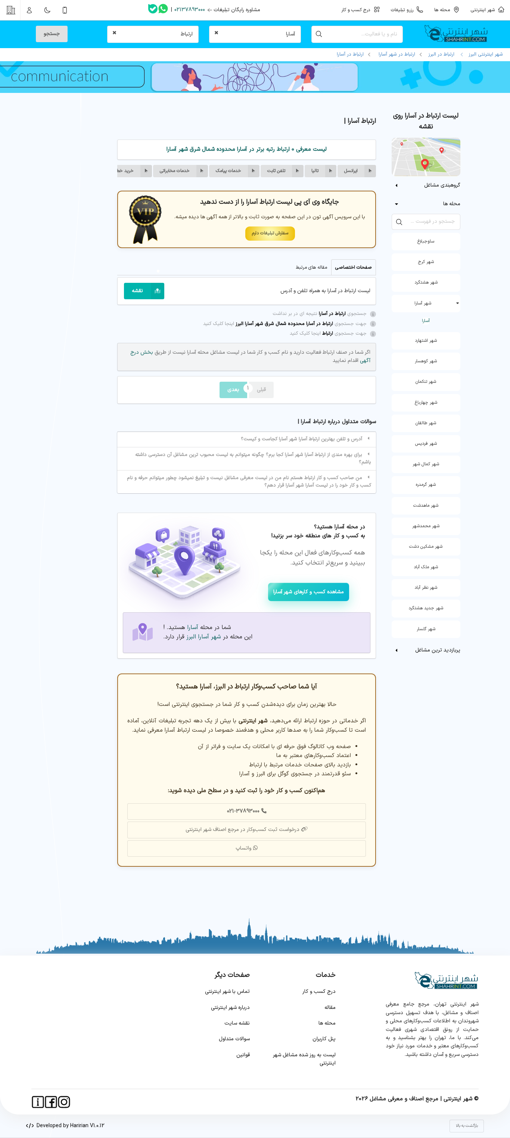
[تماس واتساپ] (163, 10)
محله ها (327, 1023)
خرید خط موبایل (118, 171)
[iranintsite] (37, 1102)
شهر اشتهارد (426, 340)
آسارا (426, 321)
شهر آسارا (422, 303)
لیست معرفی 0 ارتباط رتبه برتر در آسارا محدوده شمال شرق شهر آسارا (247, 149)
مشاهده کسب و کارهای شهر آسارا (308, 592)
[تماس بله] (153, 10)
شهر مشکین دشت (425, 546)
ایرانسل (351, 171)
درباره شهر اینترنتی (230, 1008)
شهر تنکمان (426, 381)
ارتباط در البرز (441, 54)
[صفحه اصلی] (459, 34)
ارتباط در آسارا (350, 54)
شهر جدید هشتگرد (425, 608)
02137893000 (189, 10)
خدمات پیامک (228, 171)
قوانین (243, 1055)
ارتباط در (397, 54)
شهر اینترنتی (484, 9)
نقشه (137, 291)
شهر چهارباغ (426, 402)
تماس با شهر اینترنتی (227, 991)
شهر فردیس (426, 443)
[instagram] (64, 1102)
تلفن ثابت (276, 171)
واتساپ (243, 848)
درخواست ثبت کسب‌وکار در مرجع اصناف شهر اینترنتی (242, 830)
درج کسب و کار (319, 991)
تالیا (314, 171)
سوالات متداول (234, 1039)
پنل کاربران (324, 1039)
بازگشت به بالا (467, 1126)
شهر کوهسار (426, 361)
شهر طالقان (426, 423)
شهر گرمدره (426, 484)
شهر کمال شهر (426, 464)
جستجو (52, 34)
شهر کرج (426, 262)
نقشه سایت (237, 1023)
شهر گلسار (426, 629)
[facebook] (50, 1102)
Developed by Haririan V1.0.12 (69, 1126)
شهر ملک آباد (426, 567)
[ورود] (29, 10)
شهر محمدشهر (425, 526)
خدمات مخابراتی (175, 171)
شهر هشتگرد (426, 282)
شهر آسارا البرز (203, 636)
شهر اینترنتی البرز (484, 54)
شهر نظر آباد (425, 587)
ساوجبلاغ (425, 241)
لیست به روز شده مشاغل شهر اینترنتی (304, 1059)
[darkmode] (47, 10)
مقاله (330, 1008)
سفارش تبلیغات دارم (270, 233)
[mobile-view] (65, 10)
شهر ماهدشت (425, 505)
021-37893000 (243, 811)
